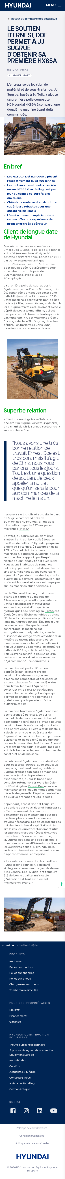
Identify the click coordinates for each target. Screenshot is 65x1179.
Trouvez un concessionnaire (27, 1044)
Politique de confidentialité (31, 1128)
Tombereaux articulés (23, 990)
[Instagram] (27, 1112)
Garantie (15, 1021)
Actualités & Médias (22, 1072)
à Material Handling (22, 1083)
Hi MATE (14, 1010)
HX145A (24, 528)
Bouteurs (15, 961)
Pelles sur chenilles (21, 973)
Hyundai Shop (18, 1060)
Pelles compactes (21, 967)
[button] (32, 19)
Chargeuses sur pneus (24, 984)
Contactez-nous (20, 1077)
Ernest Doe (36, 786)
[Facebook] (14, 1112)
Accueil (6, 945)
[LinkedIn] (41, 1112)
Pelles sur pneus (20, 978)
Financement (18, 1016)
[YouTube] (54, 1111)
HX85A (49, 611)
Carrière (14, 1066)
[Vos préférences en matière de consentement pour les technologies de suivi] (61, 884)
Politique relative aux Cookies (32, 1143)
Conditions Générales (32, 1136)
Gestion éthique (19, 1089)
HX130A (18, 650)
